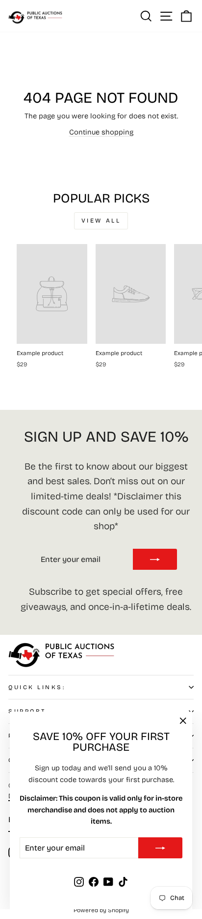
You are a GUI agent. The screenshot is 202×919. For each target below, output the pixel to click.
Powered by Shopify (101, 910)
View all (101, 220)
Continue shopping (101, 132)
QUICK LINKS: (36, 687)
